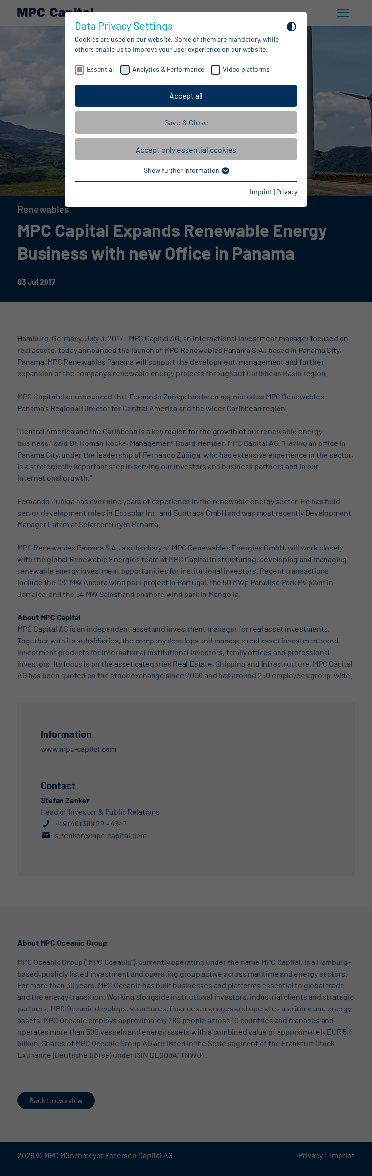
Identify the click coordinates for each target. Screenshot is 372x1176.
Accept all (186, 95)
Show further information (182, 170)
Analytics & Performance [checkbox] (168, 69)
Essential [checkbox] (100, 69)
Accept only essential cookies (186, 149)
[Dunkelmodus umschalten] (291, 26)
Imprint (261, 191)
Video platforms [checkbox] (246, 69)
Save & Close (186, 122)
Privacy (286, 191)
